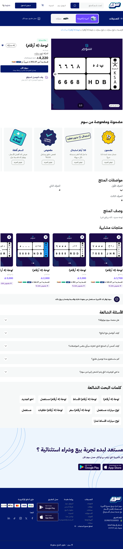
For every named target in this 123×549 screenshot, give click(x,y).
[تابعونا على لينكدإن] (8, 518)
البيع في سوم (62, 5)
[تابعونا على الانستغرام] (20, 518)
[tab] (87, 18)
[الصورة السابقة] (118, 74)
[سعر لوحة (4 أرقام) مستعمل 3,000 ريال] (69, 250)
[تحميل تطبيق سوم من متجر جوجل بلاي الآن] (90, 467)
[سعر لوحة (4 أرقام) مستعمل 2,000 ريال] (32, 250)
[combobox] (87, 5)
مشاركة (9, 45)
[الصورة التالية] (55, 74)
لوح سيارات (38, 53)
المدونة (51, 5)
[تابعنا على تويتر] (26, 518)
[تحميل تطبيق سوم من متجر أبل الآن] (113, 467)
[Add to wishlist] (2, 45)
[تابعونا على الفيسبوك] (32, 518)
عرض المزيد (108, 162)
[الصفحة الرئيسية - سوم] (115, 5)
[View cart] (42, 5)
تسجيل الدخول (26, 5)
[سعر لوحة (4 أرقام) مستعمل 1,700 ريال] (106, 250)
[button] (75, 5)
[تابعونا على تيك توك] (14, 518)
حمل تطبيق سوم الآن (29, 18)
